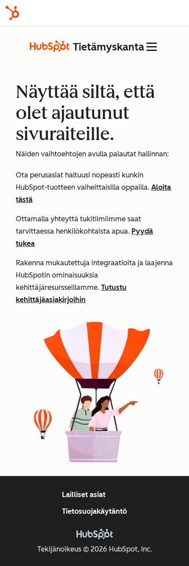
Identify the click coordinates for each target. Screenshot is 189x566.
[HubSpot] (12, 13)
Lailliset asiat (83, 494)
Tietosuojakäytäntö (94, 511)
